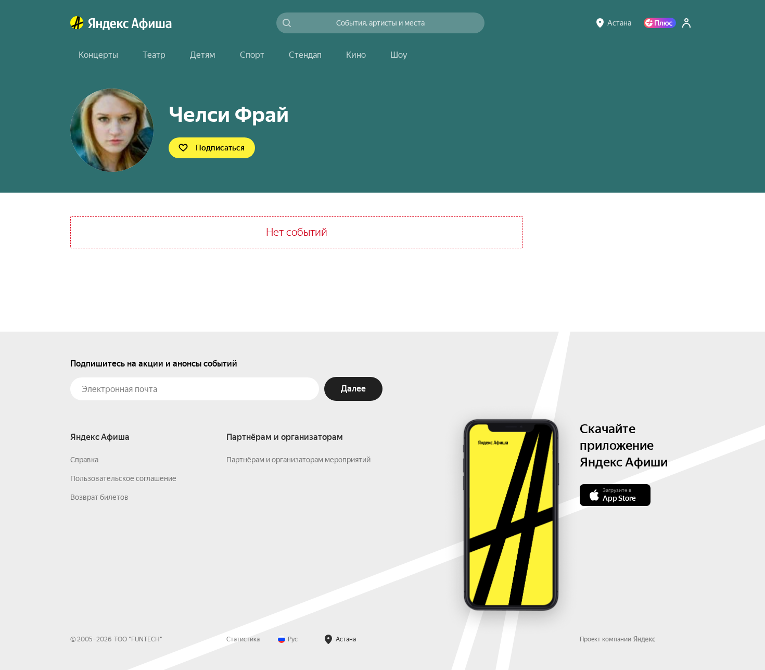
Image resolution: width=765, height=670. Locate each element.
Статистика (243, 639)
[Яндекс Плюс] (660, 23)
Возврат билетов (99, 497)
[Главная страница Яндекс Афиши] (77, 23)
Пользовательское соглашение (123, 478)
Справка (84, 460)
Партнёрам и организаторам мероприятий (298, 460)
